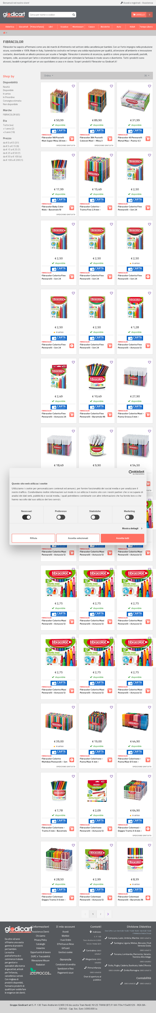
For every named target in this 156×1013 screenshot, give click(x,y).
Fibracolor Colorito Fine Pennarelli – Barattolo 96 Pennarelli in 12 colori (92, 415)
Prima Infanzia (37, 26)
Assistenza (147, 3)
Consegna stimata (12, 100)
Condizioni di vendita (65, 964)
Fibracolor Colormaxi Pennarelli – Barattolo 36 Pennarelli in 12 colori (130, 898)
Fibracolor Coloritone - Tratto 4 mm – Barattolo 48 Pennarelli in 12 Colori (54, 829)
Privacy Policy (40, 940)
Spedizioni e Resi (66, 968)
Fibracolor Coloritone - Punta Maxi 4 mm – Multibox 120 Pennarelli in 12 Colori (93, 760)
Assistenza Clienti (40, 931)
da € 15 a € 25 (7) (11, 149)
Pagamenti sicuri (65, 972)
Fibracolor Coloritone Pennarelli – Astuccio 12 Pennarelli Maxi (92, 829)
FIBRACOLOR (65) (11, 114)
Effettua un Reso (65, 944)
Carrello (140, 14)
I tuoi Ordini (65, 940)
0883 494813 (145, 970)
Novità (6, 87)
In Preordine (9, 97)
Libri (51, 26)
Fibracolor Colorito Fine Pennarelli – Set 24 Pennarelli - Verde (92, 346)
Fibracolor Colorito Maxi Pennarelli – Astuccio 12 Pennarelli (54, 553)
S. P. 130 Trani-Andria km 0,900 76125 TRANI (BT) (92, 940)
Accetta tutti (122, 538)
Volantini (40, 948)
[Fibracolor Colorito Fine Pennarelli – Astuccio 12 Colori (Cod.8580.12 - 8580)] (135, 307)
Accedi (131, 3)
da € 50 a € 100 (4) (12, 156)
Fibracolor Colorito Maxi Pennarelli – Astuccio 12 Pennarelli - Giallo (92, 622)
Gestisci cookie (65, 952)
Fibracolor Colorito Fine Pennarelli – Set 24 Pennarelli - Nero (130, 277)
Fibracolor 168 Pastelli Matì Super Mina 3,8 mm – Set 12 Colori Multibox (54, 139)
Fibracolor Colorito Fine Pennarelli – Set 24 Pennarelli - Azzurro (130, 208)
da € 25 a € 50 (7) (11, 153)
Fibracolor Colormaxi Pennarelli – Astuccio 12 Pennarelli (92, 898)
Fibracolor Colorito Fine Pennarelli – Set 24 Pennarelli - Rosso (54, 346)
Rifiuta (33, 538)
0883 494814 (145, 938)
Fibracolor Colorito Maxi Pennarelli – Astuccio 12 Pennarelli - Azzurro (130, 553)
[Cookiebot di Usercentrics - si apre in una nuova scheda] (131, 472)
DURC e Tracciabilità (40, 956)
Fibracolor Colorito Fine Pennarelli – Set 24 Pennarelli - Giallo (92, 277)
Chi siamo (40, 936)
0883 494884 (114, 970)
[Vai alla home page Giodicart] (14, 14)
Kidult (132, 26)
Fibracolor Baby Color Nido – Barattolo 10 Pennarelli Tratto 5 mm (53, 208)
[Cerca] (73, 14)
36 (145, 75)
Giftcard (65, 948)
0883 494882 (145, 961)
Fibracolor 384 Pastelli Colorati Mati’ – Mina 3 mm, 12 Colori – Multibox (92, 139)
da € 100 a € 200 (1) (13, 160)
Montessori (78, 26)
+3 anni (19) (9, 132)
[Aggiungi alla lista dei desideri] (73, 86)
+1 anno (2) (8, 128)
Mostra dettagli (130, 528)
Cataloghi (40, 944)
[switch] (61, 517)
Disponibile (8, 90)
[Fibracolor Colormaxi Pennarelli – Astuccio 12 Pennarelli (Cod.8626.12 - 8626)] (97, 859)
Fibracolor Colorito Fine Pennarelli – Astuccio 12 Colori (130, 346)
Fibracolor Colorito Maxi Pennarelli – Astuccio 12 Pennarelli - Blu (54, 622)
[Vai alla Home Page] (4, 33)
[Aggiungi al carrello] (71, 138)
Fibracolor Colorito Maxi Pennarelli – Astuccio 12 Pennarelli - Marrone (130, 622)
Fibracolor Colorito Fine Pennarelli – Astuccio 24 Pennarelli (54, 415)
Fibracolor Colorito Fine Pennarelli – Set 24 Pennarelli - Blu (54, 277)
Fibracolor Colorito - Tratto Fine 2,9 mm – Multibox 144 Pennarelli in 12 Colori (93, 208)
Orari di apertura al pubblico (92, 978)
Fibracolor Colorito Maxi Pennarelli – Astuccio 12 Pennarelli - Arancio (92, 553)
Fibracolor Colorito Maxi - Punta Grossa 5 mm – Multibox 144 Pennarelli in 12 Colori (131, 415)
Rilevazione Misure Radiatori (41, 962)
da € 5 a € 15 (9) (11, 146)
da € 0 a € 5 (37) (11, 142)
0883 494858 (95, 972)
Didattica (9, 26)
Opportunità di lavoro (40, 952)
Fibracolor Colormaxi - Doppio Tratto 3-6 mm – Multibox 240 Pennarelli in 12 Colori (130, 829)
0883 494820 (129, 983)
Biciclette (105, 26)
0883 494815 (145, 950)
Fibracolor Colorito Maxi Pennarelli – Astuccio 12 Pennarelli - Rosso (92, 691)
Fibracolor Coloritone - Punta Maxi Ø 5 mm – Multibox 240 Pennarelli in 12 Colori (130, 760)
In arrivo (7, 93)
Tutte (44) (8, 125)
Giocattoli (23, 26)
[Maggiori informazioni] (148, 276)
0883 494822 (145, 983)
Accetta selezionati (78, 538)
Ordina (47, 75)
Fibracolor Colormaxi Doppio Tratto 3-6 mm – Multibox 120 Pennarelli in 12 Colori (54, 898)
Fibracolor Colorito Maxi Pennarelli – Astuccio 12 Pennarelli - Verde (130, 691)
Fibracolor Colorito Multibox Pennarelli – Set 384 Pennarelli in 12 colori (54, 760)
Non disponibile (10, 104)
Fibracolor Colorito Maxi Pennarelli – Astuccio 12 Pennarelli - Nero (54, 691)
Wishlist (65, 936)
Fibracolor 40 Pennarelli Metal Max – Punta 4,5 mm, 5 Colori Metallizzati (130, 139)
